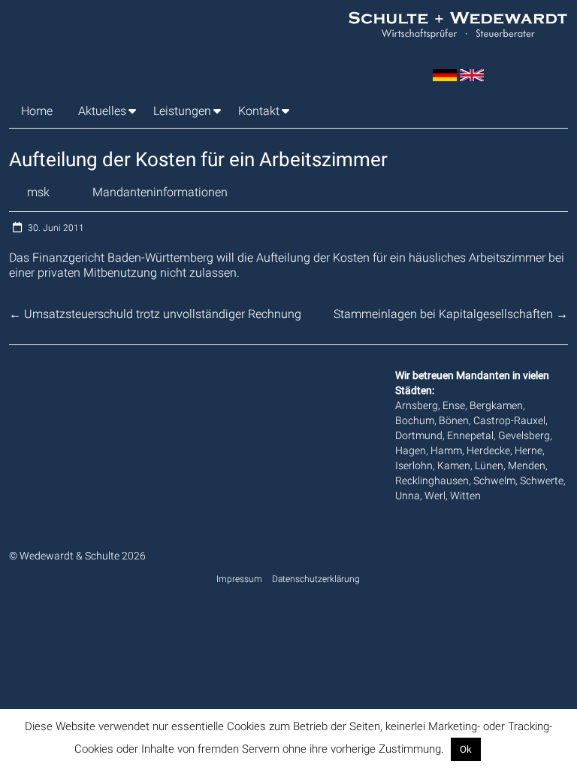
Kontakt (258, 111)
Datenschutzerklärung (316, 579)
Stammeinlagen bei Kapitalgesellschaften (451, 314)
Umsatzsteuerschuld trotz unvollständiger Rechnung (155, 314)
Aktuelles (102, 111)
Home (37, 111)
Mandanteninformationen (160, 192)
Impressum (239, 579)
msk (38, 192)
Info (493, 749)
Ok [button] (466, 749)
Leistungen (182, 111)
